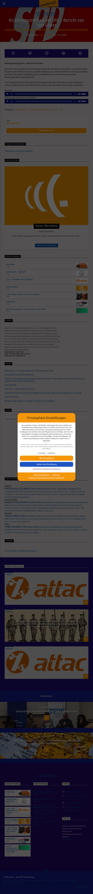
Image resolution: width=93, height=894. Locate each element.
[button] (46, 458)
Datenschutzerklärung (41, 475)
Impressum (56, 475)
